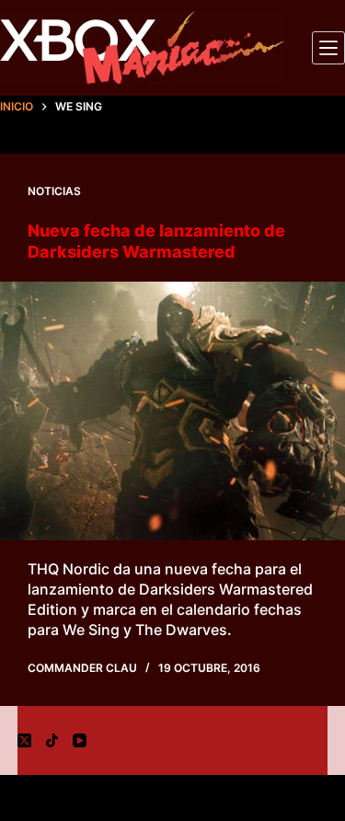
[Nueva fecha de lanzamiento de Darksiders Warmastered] (172, 411)
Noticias (54, 191)
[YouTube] (79, 740)
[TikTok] (52, 740)
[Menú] (328, 47)
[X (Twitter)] (24, 740)
